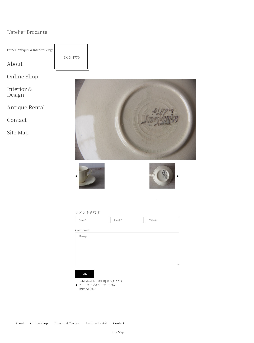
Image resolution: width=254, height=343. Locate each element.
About (14, 63)
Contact (17, 119)
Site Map (18, 132)
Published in (101, 285)
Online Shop (22, 76)
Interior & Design (19, 91)
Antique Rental (26, 107)
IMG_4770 (72, 57)
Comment (82, 230)
